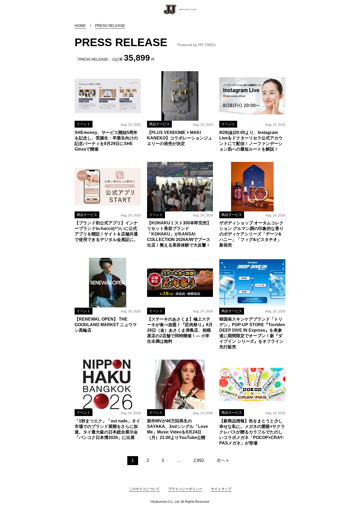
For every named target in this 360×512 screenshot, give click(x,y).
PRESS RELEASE (110, 25)
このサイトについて (144, 489)
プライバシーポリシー (185, 489)
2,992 (198, 460)
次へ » (222, 460)
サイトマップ (221, 489)
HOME (80, 25)
